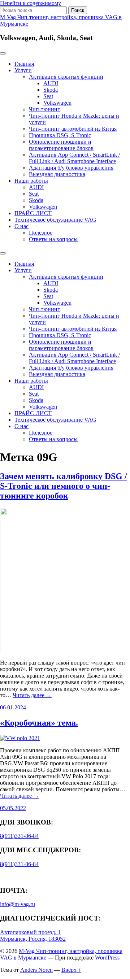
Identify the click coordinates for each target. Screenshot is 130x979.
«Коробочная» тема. (39, 722)
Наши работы (31, 181)
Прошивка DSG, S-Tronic (60, 135)
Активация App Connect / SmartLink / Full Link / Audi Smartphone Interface (74, 158)
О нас (21, 226)
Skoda (50, 90)
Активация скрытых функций (66, 77)
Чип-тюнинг (44, 109)
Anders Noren (36, 970)
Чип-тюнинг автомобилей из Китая (73, 129)
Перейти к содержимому (30, 3)
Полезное (40, 233)
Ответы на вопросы (53, 239)
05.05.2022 (13, 808)
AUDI (50, 83)
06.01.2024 (13, 707)
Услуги (23, 70)
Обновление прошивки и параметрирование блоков (61, 145)
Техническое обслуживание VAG (55, 220)
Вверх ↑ (71, 970)
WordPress (107, 957)
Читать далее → (32, 695)
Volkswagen (57, 103)
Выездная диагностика (57, 174)
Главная (24, 64)
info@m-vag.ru (17, 904)
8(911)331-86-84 (19, 836)
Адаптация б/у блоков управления (71, 168)
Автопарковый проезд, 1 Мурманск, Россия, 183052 (33, 935)
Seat (48, 96)
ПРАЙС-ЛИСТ (33, 213)
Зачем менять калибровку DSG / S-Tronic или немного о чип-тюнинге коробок (63, 485)
